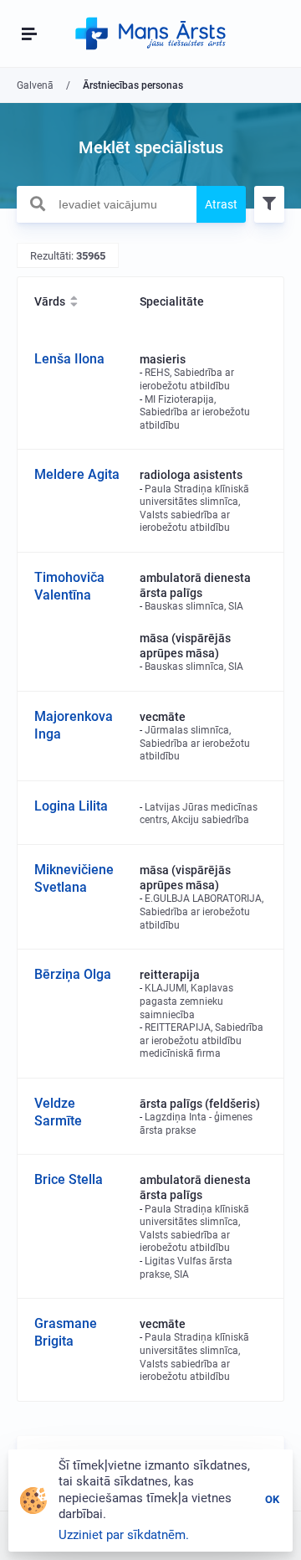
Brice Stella (68, 1179)
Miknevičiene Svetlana (74, 878)
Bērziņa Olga (72, 974)
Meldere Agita (77, 474)
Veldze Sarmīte (58, 1112)
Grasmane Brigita (65, 1332)
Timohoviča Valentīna (69, 586)
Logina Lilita (71, 806)
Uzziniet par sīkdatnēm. (124, 1534)
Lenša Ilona (69, 359)
